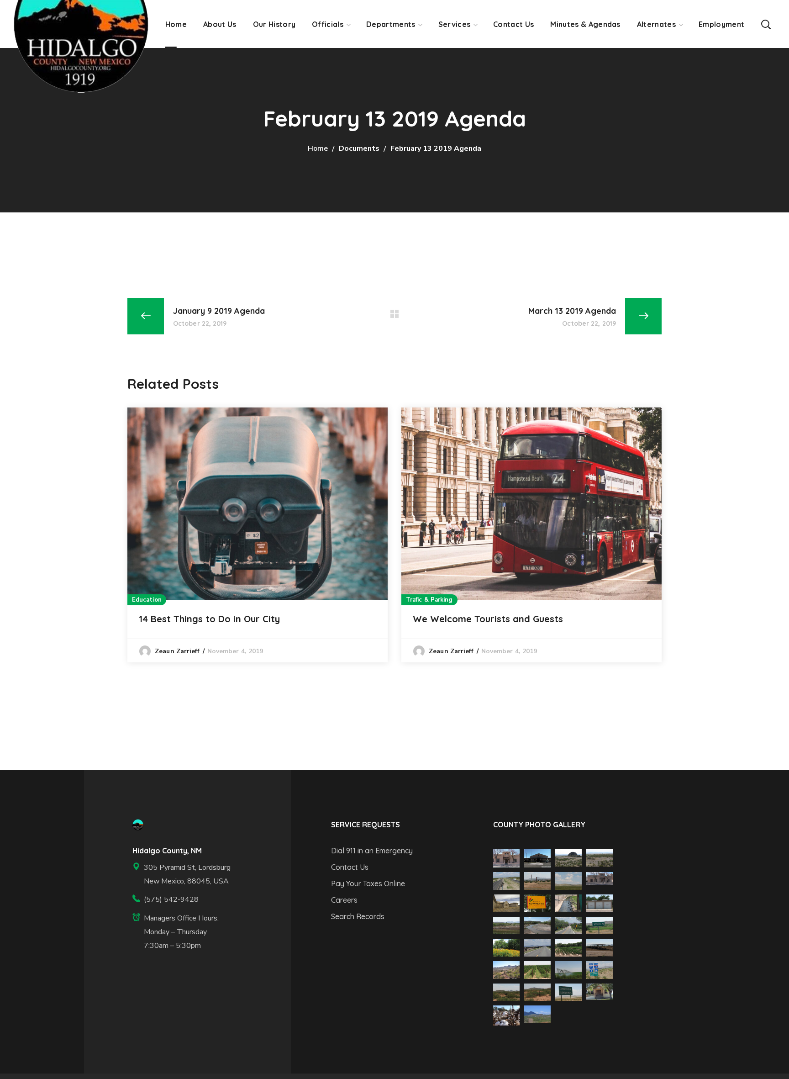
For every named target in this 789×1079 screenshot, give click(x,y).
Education (147, 600)
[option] (257, 534)
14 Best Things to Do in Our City (209, 618)
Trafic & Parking (429, 600)
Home (318, 148)
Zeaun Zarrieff (177, 651)
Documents (359, 148)
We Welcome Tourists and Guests (488, 618)
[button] (765, 24)
